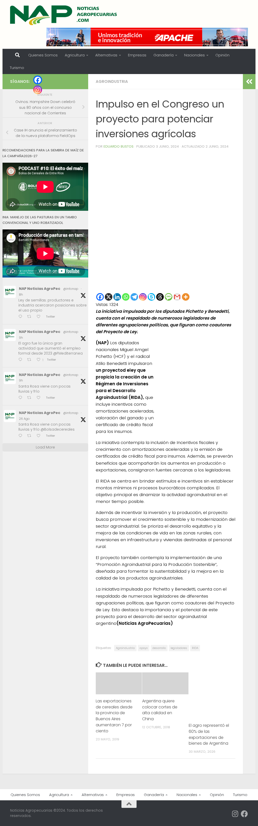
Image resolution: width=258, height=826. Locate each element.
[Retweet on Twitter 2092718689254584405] (31, 436)
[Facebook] (100, 297)
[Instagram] (143, 297)
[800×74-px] (147, 37)
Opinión (222, 55)
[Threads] (160, 297)
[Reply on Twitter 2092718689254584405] (21, 436)
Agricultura (75, 55)
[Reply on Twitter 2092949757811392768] (21, 360)
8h (21, 294)
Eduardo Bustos (119, 146)
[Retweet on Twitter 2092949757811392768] (31, 360)
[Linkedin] (117, 297)
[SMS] (168, 297)
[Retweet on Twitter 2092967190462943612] (31, 317)
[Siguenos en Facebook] (244, 813)
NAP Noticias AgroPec (39, 288)
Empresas (137, 55)
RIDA (195, 648)
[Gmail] (177, 297)
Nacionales (194, 55)
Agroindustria (112, 81)
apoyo (144, 648)
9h (21, 337)
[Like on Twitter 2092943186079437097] (40, 398)
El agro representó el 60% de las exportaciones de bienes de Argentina (209, 734)
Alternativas (106, 55)
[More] (185, 297)
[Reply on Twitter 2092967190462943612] (21, 317)
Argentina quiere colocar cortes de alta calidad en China (159, 710)
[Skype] (151, 297)
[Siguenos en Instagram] (235, 813)
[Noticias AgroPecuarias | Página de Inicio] (64, 15)
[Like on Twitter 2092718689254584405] (40, 436)
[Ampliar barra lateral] (249, 81)
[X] (108, 297)
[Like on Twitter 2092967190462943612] (40, 317)
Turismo (17, 67)
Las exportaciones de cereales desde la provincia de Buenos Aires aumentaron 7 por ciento (114, 716)
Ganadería (163, 55)
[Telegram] (134, 297)
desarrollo (159, 648)
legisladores (179, 648)
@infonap (70, 289)
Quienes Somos (43, 55)
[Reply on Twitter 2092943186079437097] (21, 398)
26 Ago (24, 419)
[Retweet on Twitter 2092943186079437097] (31, 398)
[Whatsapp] (126, 297)
